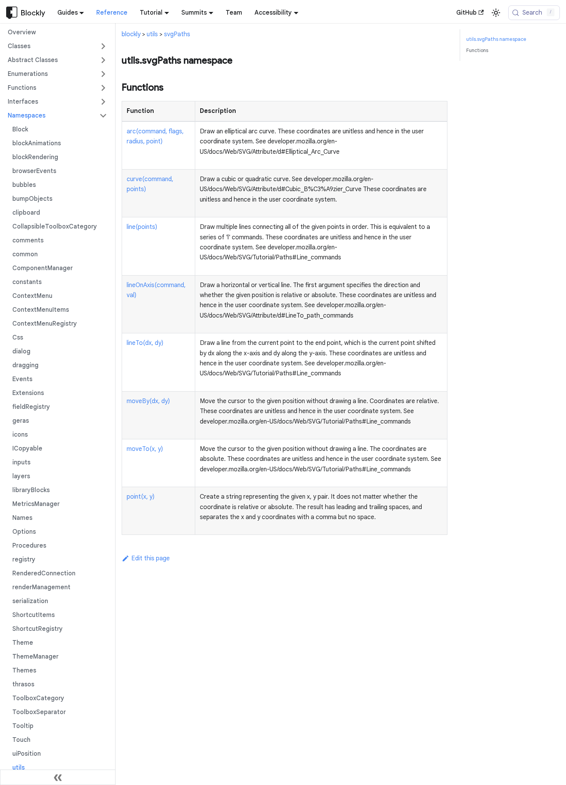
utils (152, 34)
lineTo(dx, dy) (145, 343)
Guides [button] (67, 13)
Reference (111, 13)
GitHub (466, 13)
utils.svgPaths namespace (496, 39)
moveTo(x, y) (145, 449)
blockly (131, 34)
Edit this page (150, 558)
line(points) (142, 227)
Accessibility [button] (273, 13)
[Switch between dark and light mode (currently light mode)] (496, 13)
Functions (477, 50)
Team (234, 13)
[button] (57, 46)
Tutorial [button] (151, 13)
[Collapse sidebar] (58, 777)
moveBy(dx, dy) (148, 401)
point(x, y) (140, 497)
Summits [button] (194, 13)
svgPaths (177, 34)
